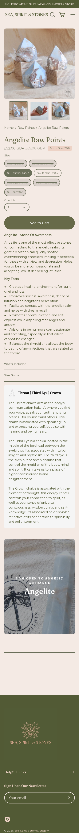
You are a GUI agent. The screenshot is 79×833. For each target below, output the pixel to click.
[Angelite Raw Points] (18, 110)
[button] (52, 15)
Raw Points (26, 128)
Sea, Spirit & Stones (26, 830)
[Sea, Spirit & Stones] (26, 14)
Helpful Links (15, 772)
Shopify (44, 830)
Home (9, 128)
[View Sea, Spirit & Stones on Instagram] (7, 819)
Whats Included (15, 364)
